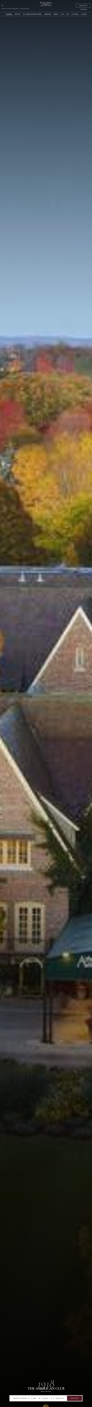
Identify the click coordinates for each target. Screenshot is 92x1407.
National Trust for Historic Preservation (10, 8)
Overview (9, 14)
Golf (62, 14)
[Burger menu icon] (2, 5)
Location (75, 14)
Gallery (84, 14)
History (17, 14)
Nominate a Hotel (25, 8)
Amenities (47, 14)
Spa (68, 14)
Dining (56, 14)
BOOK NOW (83, 6)
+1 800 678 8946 (83, 9)
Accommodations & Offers (32, 14)
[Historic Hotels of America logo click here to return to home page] (46, 4)
